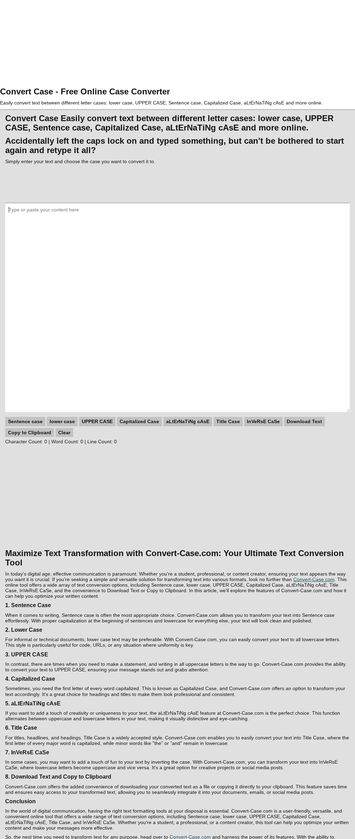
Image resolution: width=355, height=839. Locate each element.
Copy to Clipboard (29, 432)
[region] (177, 183)
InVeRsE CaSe (263, 421)
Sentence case (25, 421)
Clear (64, 432)
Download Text (304, 421)
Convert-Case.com (314, 579)
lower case (62, 421)
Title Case (228, 421)
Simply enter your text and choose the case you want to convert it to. (80, 161)
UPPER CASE (97, 421)
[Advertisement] (177, 43)
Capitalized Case (139, 421)
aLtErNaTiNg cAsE (187, 421)
